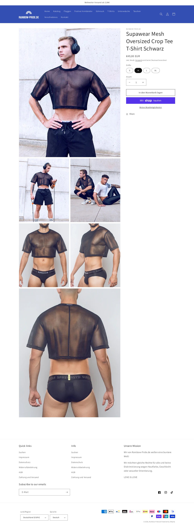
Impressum (24, 457)
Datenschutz (25, 462)
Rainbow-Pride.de (155, 522)
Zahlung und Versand (29, 477)
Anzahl (129, 77)
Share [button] (132, 114)
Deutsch (56, 517)
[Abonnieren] (67, 492)
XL (156, 70)
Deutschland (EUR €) (31, 517)
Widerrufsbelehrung (28, 467)
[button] (161, 14)
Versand (138, 60)
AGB (21, 472)
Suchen (22, 452)
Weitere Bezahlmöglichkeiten (150, 107)
